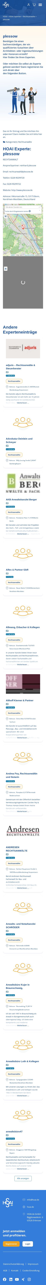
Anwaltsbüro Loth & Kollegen (22, 1061)
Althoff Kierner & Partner (19, 700)
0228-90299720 (17, 177)
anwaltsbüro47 (14, 1131)
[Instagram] (29, 1279)
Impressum (33, 1264)
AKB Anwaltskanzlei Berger (21, 499)
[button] (40, 5)
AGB (5, 1270)
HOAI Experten (15, 16)
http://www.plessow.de (22, 190)
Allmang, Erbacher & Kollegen (23, 627)
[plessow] (23, 227)
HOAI (5, 16)
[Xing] (23, 1279)
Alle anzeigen (23, 1178)
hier (40, 134)
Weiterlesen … (23, 403)
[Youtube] (17, 1279)
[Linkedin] (11, 1279)
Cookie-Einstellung (30, 1270)
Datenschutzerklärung (13, 1264)
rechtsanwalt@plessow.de (20, 171)
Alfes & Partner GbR (17, 569)
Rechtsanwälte (29, 16)
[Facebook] (4, 1279)
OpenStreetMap (29, 255)
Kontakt (14, 1270)
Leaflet (13, 255)
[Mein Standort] (30, 211)
